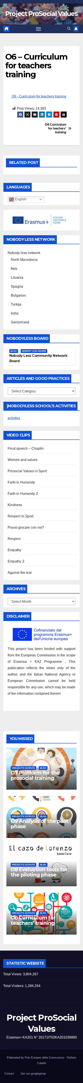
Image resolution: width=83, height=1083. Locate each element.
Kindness (15, 505)
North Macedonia (24, 259)
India (15, 313)
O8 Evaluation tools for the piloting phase (39, 872)
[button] (69, 28)
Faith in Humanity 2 (23, 493)
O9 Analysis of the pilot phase (39, 823)
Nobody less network (24, 253)
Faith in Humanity (21, 482)
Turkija (16, 304)
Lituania (17, 277)
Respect (14, 539)
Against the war (20, 572)
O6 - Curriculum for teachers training (39, 96)
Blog (14, 351)
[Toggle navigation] (38, 29)
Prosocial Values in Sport (27, 471)
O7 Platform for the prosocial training (35, 775)
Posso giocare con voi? (26, 527)
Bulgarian (18, 295)
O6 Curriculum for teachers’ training (55, 128)
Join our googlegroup (33, 1073)
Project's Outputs (23, 768)
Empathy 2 (16, 561)
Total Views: (13, 974)
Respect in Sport (20, 516)
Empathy (14, 550)
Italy (14, 268)
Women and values (22, 460)
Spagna (17, 286)
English (20, 199)
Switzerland (20, 322)
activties (14, 418)
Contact (9, 1073)
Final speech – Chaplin (26, 448)
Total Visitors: (14, 986)
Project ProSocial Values (41, 14)
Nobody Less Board (34, 351)
